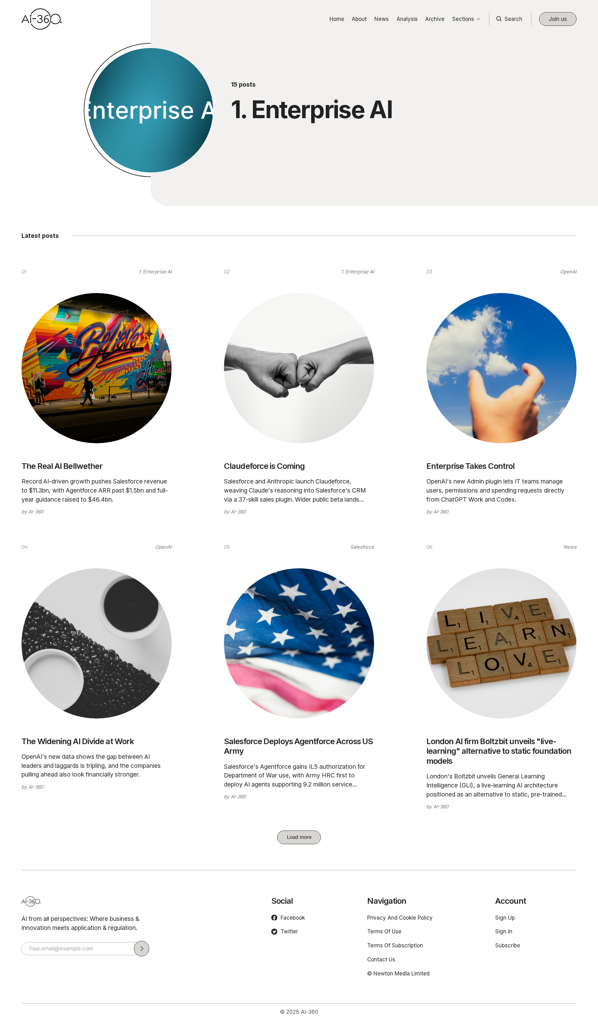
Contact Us (381, 959)
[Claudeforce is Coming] (299, 368)
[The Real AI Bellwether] (96, 368)
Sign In (503, 931)
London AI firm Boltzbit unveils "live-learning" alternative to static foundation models (498, 751)
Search (513, 19)
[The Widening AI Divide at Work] (96, 643)
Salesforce (362, 547)
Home (337, 19)
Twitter (289, 931)
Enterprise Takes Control (470, 466)
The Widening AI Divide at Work (77, 741)
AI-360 (35, 512)
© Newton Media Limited (398, 973)
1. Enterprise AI (155, 272)
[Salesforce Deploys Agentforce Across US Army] (299, 643)
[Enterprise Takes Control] (501, 368)
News (381, 19)
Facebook (293, 917)
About (359, 19)
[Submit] (141, 948)
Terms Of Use (384, 931)
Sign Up (505, 917)
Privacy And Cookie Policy (400, 917)
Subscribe (507, 945)
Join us (558, 19)
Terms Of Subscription (395, 945)
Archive (434, 19)
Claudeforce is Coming (264, 466)
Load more (299, 837)
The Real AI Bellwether (61, 466)
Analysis (407, 19)
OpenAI (568, 272)
